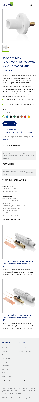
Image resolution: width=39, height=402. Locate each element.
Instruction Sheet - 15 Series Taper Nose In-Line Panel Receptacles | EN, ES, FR (14, 155)
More (4, 109)
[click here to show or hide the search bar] (31, 5)
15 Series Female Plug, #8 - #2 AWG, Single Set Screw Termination (18, 263)
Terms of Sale (22, 390)
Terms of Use (14, 390)
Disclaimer (5, 392)
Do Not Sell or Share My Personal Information (14, 388)
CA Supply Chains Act (15, 392)
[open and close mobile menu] (35, 5)
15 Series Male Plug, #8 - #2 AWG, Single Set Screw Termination (18, 317)
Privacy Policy (31, 390)
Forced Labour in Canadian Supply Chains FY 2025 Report (17, 393)
